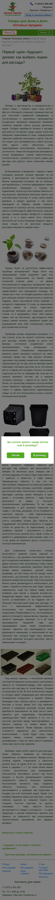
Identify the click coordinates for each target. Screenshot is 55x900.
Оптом (16, 455)
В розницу (39, 455)
